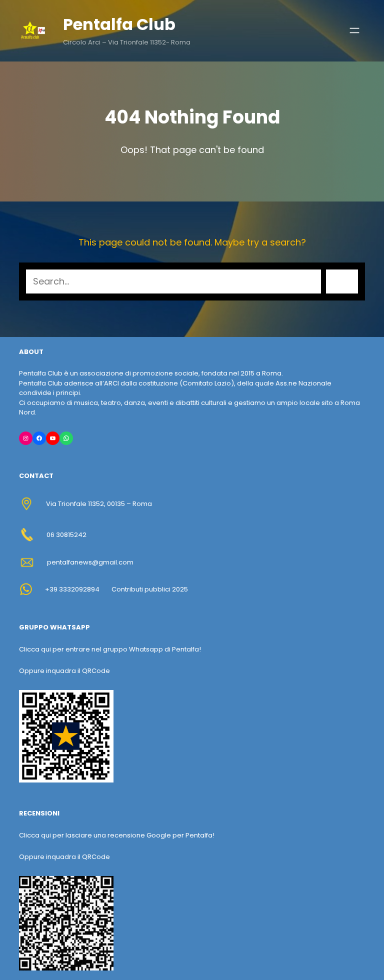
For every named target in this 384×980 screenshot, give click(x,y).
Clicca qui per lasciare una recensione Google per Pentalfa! (116, 835)
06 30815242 (66, 535)
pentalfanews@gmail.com (90, 562)
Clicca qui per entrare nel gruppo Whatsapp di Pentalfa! (110, 649)
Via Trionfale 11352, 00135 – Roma (99, 503)
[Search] (342, 282)
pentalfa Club (119, 24)
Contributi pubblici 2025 (150, 589)
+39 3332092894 (72, 589)
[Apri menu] (354, 30)
